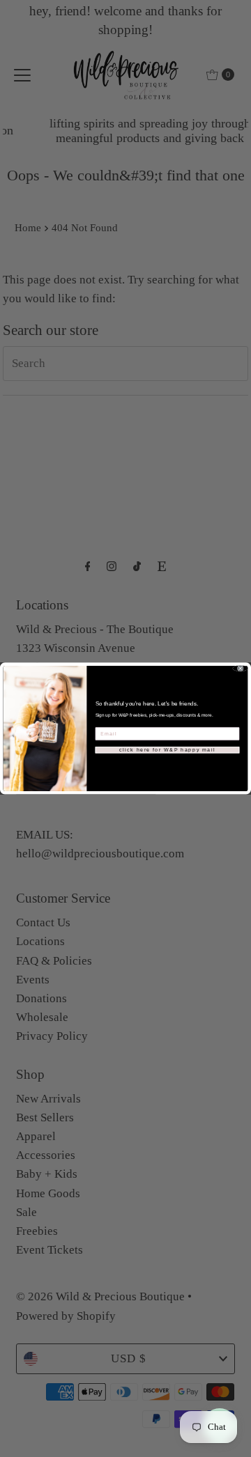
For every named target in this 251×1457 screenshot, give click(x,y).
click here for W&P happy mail (167, 750)
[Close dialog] (240, 668)
